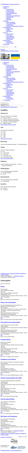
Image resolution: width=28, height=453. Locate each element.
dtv (4, 151)
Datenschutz (9, 437)
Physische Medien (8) (7, 165)
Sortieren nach (4, 276)
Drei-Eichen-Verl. (7, 155)
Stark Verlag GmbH (7, 157)
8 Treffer (3, 277)
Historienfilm (6, 181)
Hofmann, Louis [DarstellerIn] (10, 122)
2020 (4, 136)
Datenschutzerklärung (5, 450)
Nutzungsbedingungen (16, 450)
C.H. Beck (5, 154)
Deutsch (5, 188)
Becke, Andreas (6, 117)
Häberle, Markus (7, 123)
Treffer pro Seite (11, 277)
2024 (4, 131)
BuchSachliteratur (7, 172)
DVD (4, 174)
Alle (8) (19, 164)
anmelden (3, 49)
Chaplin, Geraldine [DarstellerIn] (10, 119)
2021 (4, 134)
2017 (4, 137)
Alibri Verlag (6, 152)
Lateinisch (5, 189)
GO (15, 46)
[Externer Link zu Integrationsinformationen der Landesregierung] (15, 58)
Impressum (3, 437)
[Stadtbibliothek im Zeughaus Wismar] (9, 4)
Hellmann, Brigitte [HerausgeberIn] (11, 120)
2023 (4, 133)
